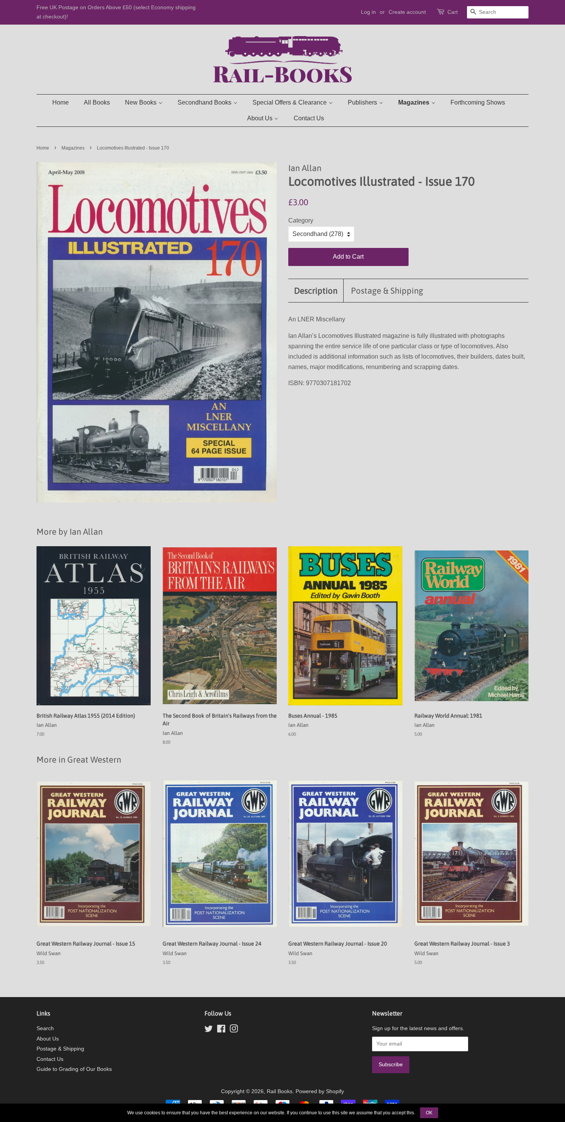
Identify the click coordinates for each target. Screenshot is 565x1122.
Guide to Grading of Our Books (74, 1069)
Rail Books (279, 1091)
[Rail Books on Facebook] (221, 1030)
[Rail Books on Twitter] (208, 1030)
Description (315, 291)
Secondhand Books (205, 102)
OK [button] (429, 1112)
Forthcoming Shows (477, 102)
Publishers (363, 102)
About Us (260, 118)
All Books (97, 102)
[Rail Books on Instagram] (233, 1030)
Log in (368, 12)
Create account (407, 12)
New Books (141, 102)
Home (60, 102)
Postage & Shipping (387, 291)
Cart (452, 12)
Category (300, 220)
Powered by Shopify (320, 1091)
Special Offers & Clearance (290, 102)
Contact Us (309, 118)
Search (45, 1028)
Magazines (414, 102)
